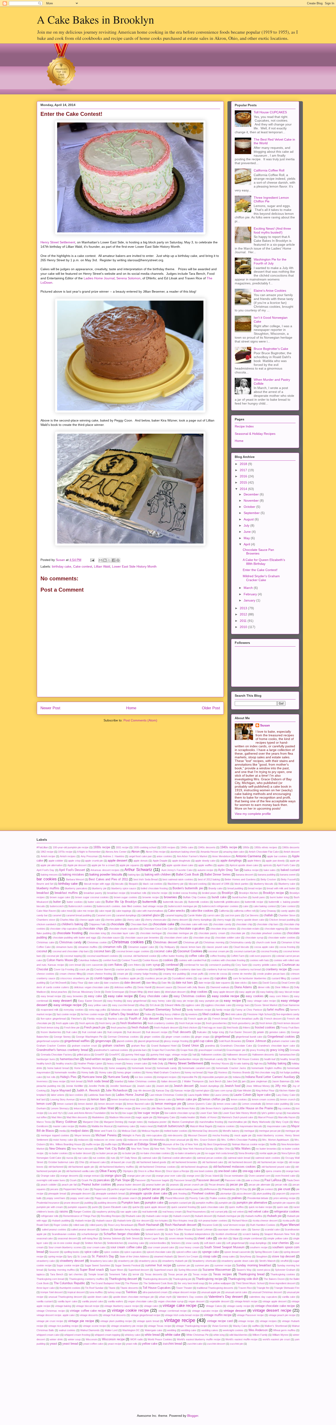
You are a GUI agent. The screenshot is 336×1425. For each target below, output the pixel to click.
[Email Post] (92, 560)
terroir (136, 1274)
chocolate (117, 924)
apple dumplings (231, 860)
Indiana (237, 1077)
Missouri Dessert (197, 1135)
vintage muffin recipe (218, 1315)
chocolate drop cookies (223, 928)
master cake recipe (63, 1126)
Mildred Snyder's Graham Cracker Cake (261, 578)
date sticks (241, 982)
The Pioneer (132, 1283)
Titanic (112, 1287)
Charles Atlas (67, 919)
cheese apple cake (90, 919)
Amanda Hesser (209, 851)
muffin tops (111, 1144)
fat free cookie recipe (92, 1014)
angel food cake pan (140, 856)
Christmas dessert (165, 942)
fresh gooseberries (216, 1023)
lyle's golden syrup (271, 1113)
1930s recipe (101, 847)
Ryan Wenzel (289, 1224)
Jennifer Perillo (96, 1086)
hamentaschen (69, 1059)
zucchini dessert (216, 1343)
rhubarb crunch (181, 1216)
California (224, 910)
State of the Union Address (134, 1256)
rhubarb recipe (83, 1220)
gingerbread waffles (77, 1041)
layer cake (264, 1094)
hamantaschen (287, 1054)
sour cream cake (96, 1247)
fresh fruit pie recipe (190, 1023)
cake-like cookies (201, 910)
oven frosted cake (285, 1175)
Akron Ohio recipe (156, 851)
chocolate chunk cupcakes (124, 928)
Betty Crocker (268, 879)
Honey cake (105, 1072)
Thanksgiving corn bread (50, 1279)
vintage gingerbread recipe (145, 1315)
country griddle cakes (265, 964)
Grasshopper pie (235, 1050)
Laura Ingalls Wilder (199, 1094)
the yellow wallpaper (220, 1283)
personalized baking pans (184, 1189)
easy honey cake (161, 1000)
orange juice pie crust (139, 1175)
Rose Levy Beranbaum (121, 1225)
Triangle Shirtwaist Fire (286, 1287)
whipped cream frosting (77, 1334)
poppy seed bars (55, 1198)
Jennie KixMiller (74, 1086)
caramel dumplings (126, 915)
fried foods (232, 1027)
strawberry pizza (148, 1260)
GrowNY (99, 1054)
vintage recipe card (220, 1321)
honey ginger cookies (129, 1072)
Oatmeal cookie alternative (177, 1157)
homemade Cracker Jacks (231, 1068)
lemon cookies (239, 1099)
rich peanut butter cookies (212, 1220)
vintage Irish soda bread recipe (182, 1315)
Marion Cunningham (183, 1121)
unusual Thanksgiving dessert (65, 1296)
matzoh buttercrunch (170, 1126)
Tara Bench (56, 1274)
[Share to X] (109, 560)
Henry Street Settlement (57, 242)
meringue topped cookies (55, 1135)
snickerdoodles (157, 1243)
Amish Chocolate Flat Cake (264, 851)
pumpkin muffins (205, 1202)
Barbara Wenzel (75, 879)
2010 (244, 627)
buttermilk (149, 901)
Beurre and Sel (45, 883)
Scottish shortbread (226, 1234)
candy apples (288, 910)
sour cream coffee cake (126, 1247)
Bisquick (133, 883)
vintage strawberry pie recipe (127, 1325)
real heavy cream (172, 1211)
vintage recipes (268, 1321)
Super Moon (116, 1269)
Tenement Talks (118, 1274)
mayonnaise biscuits (251, 1126)
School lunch (152, 1234)
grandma (210, 1045)
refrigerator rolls (50, 1216)
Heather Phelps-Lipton (89, 1063)
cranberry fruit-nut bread (220, 969)
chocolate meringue (151, 933)
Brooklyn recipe (273, 893)
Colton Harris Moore (60, 960)
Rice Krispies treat (183, 1220)
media (62, 1130)
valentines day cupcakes (263, 1296)
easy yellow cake (97, 1005)
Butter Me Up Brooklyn (121, 901)
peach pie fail (69, 1184)
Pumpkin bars (130, 1202)
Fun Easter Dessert (240, 1032)
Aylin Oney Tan (228, 870)
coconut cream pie (218, 951)
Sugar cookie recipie (68, 1265)
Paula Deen (293, 1180)
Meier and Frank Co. (105, 1130)
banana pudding (266, 874)
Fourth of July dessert (144, 1018)
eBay (142, 1005)
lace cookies (76, 1094)
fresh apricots (87, 1023)
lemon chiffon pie (213, 1099)
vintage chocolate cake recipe (275, 1306)
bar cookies (47, 879)
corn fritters (134, 964)
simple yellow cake (277, 1238)
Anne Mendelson (221, 856)
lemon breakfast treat (123, 1099)
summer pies (202, 1265)
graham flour (138, 1045)
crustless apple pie (129, 978)
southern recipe (258, 1247)
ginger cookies (152, 1036)
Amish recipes (68, 856)
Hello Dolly (157, 1063)
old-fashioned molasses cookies (234, 1166)
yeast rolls (131, 1343)
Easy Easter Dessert (90, 1000)
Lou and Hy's (55, 1113)
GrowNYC (114, 1054)
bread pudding (235, 888)
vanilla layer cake (67, 1301)
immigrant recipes (167, 1077)
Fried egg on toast (212, 1027)
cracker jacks (123, 969)
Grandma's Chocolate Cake (236, 1045)
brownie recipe (150, 897)
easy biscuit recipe (288, 991)
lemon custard (65, 1103)
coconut (42, 951)
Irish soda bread (98, 1081)
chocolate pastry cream (211, 933)
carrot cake (213, 915)
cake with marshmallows (149, 910)
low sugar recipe (148, 1113)
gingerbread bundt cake (249, 1036)
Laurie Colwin (242, 1094)
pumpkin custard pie (180, 1202)
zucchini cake (195, 1343)
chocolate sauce (110, 937)
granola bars (140, 1050)
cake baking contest (264, 906)
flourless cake (116, 1018)
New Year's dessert (82, 1148)
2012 (244, 614)
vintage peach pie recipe (282, 1315)
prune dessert (72, 1202)
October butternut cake (61, 1162)
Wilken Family (260, 1334)
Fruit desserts (182, 1032)
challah (268, 915)
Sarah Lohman (204, 1229)
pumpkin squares (77, 1207)
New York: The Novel (166, 1148)
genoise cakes (277, 1032)
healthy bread (288, 1059)
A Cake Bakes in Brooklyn (95, 19)
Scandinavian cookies (64, 1234)
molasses (83, 1139)
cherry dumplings (202, 919)
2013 (244, 608)
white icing (219, 1334)
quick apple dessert (155, 1207)
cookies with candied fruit (192, 960)
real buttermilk (149, 1211)
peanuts (174, 1184)
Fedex (148, 1014)
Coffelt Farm (237, 956)
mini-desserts (175, 1135)
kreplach (41, 1094)
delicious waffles (123, 987)
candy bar (42, 915)
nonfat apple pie (268, 1153)
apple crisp (74, 860)
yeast (53, 1343)
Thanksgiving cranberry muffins (86, 1279)
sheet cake (204, 1238)
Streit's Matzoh (267, 1260)
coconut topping (73, 956)
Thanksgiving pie (182, 1279)
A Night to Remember (89, 851)
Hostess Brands (241, 1072)
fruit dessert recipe (157, 1032)
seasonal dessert (67, 1238)
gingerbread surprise (48, 1041)
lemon (83, 1099)
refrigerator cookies (286, 1211)
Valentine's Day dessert (225, 1296)
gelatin (260, 1032)
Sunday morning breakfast (253, 1265)
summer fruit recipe (158, 1265)
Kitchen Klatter (287, 1090)
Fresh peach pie (94, 1027)
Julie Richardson (116, 1090)
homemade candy (167, 1068)
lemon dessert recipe (110, 1103)
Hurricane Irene (92, 1077)
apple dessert (117, 860)
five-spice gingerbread (53, 1018)
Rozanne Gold (210, 1225)
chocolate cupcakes (191, 928)
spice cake (91, 1252)
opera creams (273, 1171)
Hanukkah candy (213, 1059)
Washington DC (131, 1330)
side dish (223, 1238)
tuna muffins (96, 1292)
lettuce (77, 1108)
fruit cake (71, 1032)
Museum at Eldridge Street (139, 1144)
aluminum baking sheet (183, 851)
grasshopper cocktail (210, 1050)
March (249, 588)
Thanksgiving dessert (123, 1279)
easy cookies (255, 996)
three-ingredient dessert (282, 1283)
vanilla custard (45, 1301)
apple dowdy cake (205, 860)
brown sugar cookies (126, 897)
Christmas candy (70, 942)
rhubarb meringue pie (228, 1216)
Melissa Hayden (150, 1130)
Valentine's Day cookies (190, 1296)
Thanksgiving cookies (282, 1274)
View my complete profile (253, 814)
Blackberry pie (176, 883)
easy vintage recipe (67, 1005)
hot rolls (51, 1077)
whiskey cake (132, 1334)
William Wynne (280, 1334)
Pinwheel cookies (203, 1193)
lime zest (141, 1108)
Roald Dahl (43, 1225)
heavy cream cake (136, 1063)
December (252, 494)
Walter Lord (111, 1330)
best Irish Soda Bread (145, 879)
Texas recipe (200, 1274)
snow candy (192, 1243)
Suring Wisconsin (188, 1269)
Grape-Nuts (187, 1050)
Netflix (273, 1144)
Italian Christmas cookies (142, 1081)
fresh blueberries (131, 1023)
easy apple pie (247, 991)
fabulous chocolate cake (125, 1009)
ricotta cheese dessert (265, 1220)
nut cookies (99, 1157)
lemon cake (165, 1099)
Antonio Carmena (248, 856)
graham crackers (113, 1045)
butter (57, 901)
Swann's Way (244, 1269)
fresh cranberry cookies (161, 1023)
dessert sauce (164, 987)
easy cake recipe (120, 996)
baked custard (290, 870)
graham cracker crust (84, 1045)
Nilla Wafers (243, 1148)
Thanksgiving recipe (209, 1279)
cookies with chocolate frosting (228, 960)
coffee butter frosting (172, 956)
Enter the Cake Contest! (260, 570)
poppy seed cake (80, 1198)
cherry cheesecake (156, 919)
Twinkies (131, 1292)
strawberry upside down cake (237, 1260)
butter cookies (75, 901)
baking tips (134, 874)
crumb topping (103, 978)
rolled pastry (96, 1225)
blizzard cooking (198, 883)
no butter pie (129, 1153)
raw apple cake (128, 1211)
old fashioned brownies (184, 1162)
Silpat (235, 1238)
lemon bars (98, 1099)
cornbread (172, 964)
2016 (244, 476)
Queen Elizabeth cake (115, 1207)
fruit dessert (134, 1032)
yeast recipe (114, 1343)
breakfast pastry (93, 893)
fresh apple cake (65, 1023)
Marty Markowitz (261, 1121)
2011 (244, 621)
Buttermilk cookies (198, 901)
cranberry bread (163, 969)
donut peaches (59, 991)
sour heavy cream (189, 1247)
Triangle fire (262, 1287)
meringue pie (292, 1130)
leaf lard (41, 1099)
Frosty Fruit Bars (289, 1027)
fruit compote (114, 1032)
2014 (244, 489)
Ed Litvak (155, 1005)
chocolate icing (97, 933)
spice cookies (111, 1252)
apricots (267, 865)
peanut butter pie (155, 1184)
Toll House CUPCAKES (270, 112)
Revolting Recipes (111, 1216)
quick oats (282, 1207)
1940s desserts (206, 847)
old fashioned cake (212, 1162)
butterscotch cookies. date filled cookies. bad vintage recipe (130, 906)
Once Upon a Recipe (177, 1171)
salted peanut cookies (54, 1229)
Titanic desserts (129, 1287)
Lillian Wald (102, 566)
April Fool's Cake (286, 865)
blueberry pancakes (76, 888)
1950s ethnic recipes (265, 847)
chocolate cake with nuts (194, 924)
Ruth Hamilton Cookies (263, 1225)
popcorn (280, 1193)
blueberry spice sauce (123, 888)
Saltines (104, 1229)
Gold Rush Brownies (230, 1041)
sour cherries (280, 1243)
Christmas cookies (128, 942)
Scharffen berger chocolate (122, 1234)
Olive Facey (108, 1171)
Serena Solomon (128, 278)
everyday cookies (74, 1009)
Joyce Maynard (61, 1090)
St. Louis (82, 1256)
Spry (69, 1256)
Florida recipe (94, 1018)
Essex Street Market (265, 1005)
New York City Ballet (111, 1148)
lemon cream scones (263, 1099)
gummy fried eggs (135, 1054)
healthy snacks (64, 1063)
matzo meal (146, 1126)
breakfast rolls (139, 893)
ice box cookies (143, 1077)
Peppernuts (100, 1189)
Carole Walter (195, 915)
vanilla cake (288, 1296)
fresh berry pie (107, 1023)
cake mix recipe (85, 910)
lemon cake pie (186, 1099)
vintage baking (63, 1306)
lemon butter (147, 1099)
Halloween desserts (263, 1054)
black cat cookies (153, 883)
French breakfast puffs (246, 1018)
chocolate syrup (254, 937)
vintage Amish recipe (246, 1301)
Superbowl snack (163, 1269)
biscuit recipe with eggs (97, 883)
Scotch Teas (172, 1234)
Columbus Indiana (88, 960)
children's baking (72, 924)
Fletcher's (76, 1018)
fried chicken (190, 1027)
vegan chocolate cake (140, 1301)
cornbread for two (194, 964)
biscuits (119, 883)
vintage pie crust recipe (50, 1321)
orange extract (91, 1175)
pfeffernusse (210, 1189)
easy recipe (232, 1000)
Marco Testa (44, 1121)
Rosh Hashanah (148, 1224)
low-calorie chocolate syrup (180, 1113)
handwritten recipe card (157, 1059)
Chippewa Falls (97, 924)
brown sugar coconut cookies (92, 897)
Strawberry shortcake (204, 1260)
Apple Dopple (160, 860)
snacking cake (136, 1243)
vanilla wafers (115, 1301)
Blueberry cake (287, 883)
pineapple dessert (81, 1193)
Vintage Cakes (214, 1306)
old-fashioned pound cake (276, 1166)
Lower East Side (209, 1113)
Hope (210, 1072)
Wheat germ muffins (284, 1330)
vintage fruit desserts (114, 1315)
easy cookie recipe (225, 996)
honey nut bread (194, 1072)
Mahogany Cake (166, 1117)
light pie (90, 1108)
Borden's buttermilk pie (188, 888)
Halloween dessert (237, 1054)
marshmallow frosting (211, 1121)
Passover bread (183, 1180)
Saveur (256, 1229)
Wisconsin (91, 1339)
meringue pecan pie (270, 1130)
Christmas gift (191, 942)
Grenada (294, 1050)
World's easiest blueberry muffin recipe (199, 1339)
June (248, 531)
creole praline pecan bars (271, 973)
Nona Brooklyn (246, 1153)
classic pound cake (217, 947)
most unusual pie (179, 1139)
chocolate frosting (70, 933)
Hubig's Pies (68, 1077)
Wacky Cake (240, 1325)
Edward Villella (173, 1005)
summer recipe (222, 1265)
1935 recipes (168, 847)
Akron (135, 851)
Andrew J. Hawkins (113, 856)
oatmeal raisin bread (239, 1157)
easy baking (267, 991)
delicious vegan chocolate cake (91, 987)
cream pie (122, 973)
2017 (244, 470)
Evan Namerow (290, 1005)
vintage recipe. (246, 1321)
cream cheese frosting (99, 973)
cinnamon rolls (112, 947)
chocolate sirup (201, 937)
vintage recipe (179, 1320)
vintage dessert (235, 1310)
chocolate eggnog (274, 928)
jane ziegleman (259, 1081)
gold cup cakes (203, 1041)
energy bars (243, 1005)
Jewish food (232, 1086)
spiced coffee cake (186, 1252)
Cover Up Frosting (64, 969)
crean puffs (197, 973)
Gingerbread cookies (281, 1036)
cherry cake (133, 919)
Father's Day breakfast (124, 1014)
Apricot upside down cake (243, 865)
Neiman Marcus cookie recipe (248, 1144)
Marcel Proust (266, 1117)
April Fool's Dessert (72, 870)
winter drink (56, 1339)
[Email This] (100, 560)
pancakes (103, 1180)
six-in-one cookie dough (66, 1243)
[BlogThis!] (105, 560)
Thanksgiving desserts (155, 1279)
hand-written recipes (98, 1059)
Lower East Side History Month (134, 566)
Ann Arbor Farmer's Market (192, 856)
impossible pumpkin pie (215, 1077)
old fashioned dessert (240, 1162)
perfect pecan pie (153, 1189)
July (247, 525)
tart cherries (76, 1274)
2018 (244, 464)
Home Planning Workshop (89, 1068)
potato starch (129, 1198)
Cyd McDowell (58, 982)
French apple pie (197, 1018)
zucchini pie (236, 1343)
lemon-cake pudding (277, 1103)
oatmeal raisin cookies (267, 1157)
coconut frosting (269, 951)
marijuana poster (157, 1121)
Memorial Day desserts (205, 1130)
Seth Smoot (132, 1238)
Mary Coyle (282, 1121)
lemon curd (44, 1103)
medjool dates (79, 1130)
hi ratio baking (241, 1063)
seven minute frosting (181, 1238)
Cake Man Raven (46, 910)
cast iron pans (232, 915)
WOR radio (136, 1339)
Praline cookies (218, 1198)
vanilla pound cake (92, 1301)
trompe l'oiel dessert (51, 1292)
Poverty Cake (197, 1198)
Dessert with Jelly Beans (191, 987)
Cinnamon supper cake (141, 947)
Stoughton (261, 1256)
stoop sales (228, 1256)
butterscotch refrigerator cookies (220, 906)
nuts (113, 1157)
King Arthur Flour (265, 1090)
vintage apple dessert (274, 1301)
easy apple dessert (224, 991)
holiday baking (276, 1063)
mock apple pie (243, 1135)
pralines (237, 1198)
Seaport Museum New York (279, 1234)
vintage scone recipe (94, 1325)
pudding (88, 1202)
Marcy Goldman (66, 1121)
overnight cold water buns (51, 1180)
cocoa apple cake (264, 947)
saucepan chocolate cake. (232, 1229)
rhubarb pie (274, 1216)
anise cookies (164, 856)
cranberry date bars (190, 969)
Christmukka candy (240, 942)
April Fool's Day (45, 870)
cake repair (105, 910)
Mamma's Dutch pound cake (237, 1117)
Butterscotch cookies (80, 906)
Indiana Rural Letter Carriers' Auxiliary (270, 1077)
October (250, 507)
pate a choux (252, 1180)
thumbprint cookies (69, 1287)
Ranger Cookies (82, 1211)
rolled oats (79, 1225)
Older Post (211, 708)
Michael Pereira (106, 1135)
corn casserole (94, 964)
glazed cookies (125, 1041)
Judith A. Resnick (88, 1090)
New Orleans (57, 1148)
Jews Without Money (258, 1086)
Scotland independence (197, 1234)
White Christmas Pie (197, 1334)
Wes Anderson (258, 1330)
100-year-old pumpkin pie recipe (71, 847)
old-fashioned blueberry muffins (116, 1166)
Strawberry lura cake (101, 1260)
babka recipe (251, 870)
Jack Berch (215, 1081)
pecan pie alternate (259, 1184)
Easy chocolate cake (153, 996)
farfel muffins (276, 1009)
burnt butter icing (279, 897)
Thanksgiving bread (251, 1274)
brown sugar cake (60, 897)
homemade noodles (65, 1072)
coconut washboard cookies (102, 956)
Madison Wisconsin (120, 1117)
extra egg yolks (97, 1009)
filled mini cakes (234, 1014)
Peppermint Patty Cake (76, 1189)
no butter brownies (266, 1148)
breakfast (43, 893)
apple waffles (205, 865)
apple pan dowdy (275, 860)
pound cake (150, 1198)
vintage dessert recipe (272, 1310)
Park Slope (122, 1180)
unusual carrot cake (236, 1292)
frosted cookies (265, 1027)
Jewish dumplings (209, 1086)
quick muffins (236, 1207)
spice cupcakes (133, 1252)
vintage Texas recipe (159, 1325)
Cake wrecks (176, 910)
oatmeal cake (149, 1157)
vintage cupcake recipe (205, 1310)
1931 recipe (122, 847)
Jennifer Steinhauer (121, 1086)
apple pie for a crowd (103, 865)
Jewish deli (162, 1086)
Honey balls (87, 1072)
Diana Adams (243, 987)
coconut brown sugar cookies (132, 951)
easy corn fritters (279, 996)
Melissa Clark (129, 1130)
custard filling (279, 978)
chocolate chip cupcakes (63, 928)
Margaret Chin (91, 1121)
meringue (249, 1130)
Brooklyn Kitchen (248, 893)
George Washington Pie (89, 1036)
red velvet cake (258, 1211)
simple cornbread (252, 1238)
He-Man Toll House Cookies (243, 1059)
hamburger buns (46, 1059)
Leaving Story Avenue (62, 1099)
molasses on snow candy (108, 1139)
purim (95, 1207)
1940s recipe (228, 847)
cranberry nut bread (250, 969)
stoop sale (210, 1256)
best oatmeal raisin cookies (178, 879)
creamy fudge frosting (145, 973)
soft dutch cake (212, 1243)
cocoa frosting (287, 947)
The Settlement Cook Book (158, 1283)
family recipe (223, 1009)
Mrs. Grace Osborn (205, 1139)
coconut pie (52, 956)
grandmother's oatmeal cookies (110, 1050)
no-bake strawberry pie (187, 1153)
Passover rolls (233, 1180)
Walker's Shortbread (275, 1325)
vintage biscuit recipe (87, 1306)
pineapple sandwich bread (110, 1193)
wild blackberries (238, 1334)
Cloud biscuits (241, 947)
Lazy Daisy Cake (286, 1094)
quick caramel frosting (183, 1207)
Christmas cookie (97, 942)
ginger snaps (202, 1036)
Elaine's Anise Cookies (270, 290)
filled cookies (211, 1014)
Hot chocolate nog (265, 1072)
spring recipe (55, 1256)
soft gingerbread (235, 1243)
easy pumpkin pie (209, 1000)
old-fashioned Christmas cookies (157, 1166)
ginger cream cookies (177, 1036)
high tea (258, 1063)
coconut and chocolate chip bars (71, 951)
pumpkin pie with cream (50, 1207)
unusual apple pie (211, 1292)
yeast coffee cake (93, 1343)
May (247, 538)
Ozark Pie (87, 1180)
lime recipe (125, 1108)
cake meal (66, 910)
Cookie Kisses (150, 960)
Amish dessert (291, 851)
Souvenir (54, 1252)
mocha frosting (220, 1135)
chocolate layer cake (123, 933)
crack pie (84, 969)
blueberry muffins (48, 888)
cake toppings (123, 910)
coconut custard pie (245, 951)
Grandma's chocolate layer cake (276, 1045)
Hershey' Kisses (220, 1063)
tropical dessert (76, 1292)
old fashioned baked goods (151, 1162)
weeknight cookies (233, 1330)
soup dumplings (258, 1243)
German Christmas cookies (123, 1036)
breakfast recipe (116, 893)
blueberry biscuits (264, 883)
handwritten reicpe (189, 1059)
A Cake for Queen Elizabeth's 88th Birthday (264, 562)
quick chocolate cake (212, 1207)
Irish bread (76, 1081)
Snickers (176, 1243)
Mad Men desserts (77, 1117)
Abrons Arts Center (116, 851)
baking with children (158, 874)
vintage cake (151, 1306)
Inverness (42, 1081)
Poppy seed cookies (106, 1198)
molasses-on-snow (138, 1139)
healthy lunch (44, 1063)
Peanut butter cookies (96, 1184)
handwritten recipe (127, 1059)
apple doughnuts (181, 860)
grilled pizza (83, 1054)
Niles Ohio (224, 1148)
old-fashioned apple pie (81, 1166)
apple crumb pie (94, 860)
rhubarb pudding (61, 1220)
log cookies (284, 1108)
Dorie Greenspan (114, 991)
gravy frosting (257, 1050)
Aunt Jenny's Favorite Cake (177, 870)
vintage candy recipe (238, 1306)
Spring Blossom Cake (267, 1252)
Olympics (128, 1171)
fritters (246, 1027)
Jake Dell (232, 1081)
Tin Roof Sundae (94, 1287)
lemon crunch (288, 1099)
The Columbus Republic (69, 1283)
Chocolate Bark (139, 924)
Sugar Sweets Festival (127, 1265)
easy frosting (114, 1000)
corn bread (75, 964)
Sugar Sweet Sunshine (97, 1265)
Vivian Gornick (220, 1325)
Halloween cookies (211, 1054)
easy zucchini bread (123, 1005)
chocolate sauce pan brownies (142, 937)
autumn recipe (205, 870)
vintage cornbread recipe (172, 1310)
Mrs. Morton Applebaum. (275, 1139)
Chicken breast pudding (282, 919)
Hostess (222, 1072)
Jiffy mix (281, 1086)
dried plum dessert (175, 991)
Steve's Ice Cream (188, 1256)
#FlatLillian (42, 847)
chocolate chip (244, 924)
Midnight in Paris (131, 1135)
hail (194, 1054)
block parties (242, 883)
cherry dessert (179, 919)
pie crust (284, 1189)
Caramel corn (103, 915)
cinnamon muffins (88, 947)
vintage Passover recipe (250, 1315)
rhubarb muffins (253, 1216)
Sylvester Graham (285, 1269)
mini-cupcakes (154, 1135)
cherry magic (224, 919)
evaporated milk (50, 1009)
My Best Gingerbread (215, 1144)
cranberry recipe (276, 969)
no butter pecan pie (106, 1153)
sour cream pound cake (160, 1247)
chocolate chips (92, 928)
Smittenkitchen (115, 1243)
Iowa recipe (59, 1081)
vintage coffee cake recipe (88, 1310)
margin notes (135, 1121)
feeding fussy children (168, 1014)
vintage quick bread (148, 1321)
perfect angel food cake (124, 1189)
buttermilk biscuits (173, 901)
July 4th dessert (142, 1090)
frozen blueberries (51, 1032)
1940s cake (186, 847)
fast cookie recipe (66, 1014)
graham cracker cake (284, 1041)
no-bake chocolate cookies (155, 1153)
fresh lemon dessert (288, 1023)
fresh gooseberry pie (243, 1023)
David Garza (269, 982)
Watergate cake (154, 1330)
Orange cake (48, 1175)
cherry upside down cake (250, 919)
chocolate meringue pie (180, 933)
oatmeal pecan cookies (210, 1157)
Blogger (192, 1415)
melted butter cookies (176, 1130)
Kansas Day (163, 1090)
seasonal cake (45, 1238)
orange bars (292, 1171)
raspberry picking (106, 1211)
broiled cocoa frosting (185, 893)
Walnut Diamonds (90, 1330)
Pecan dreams (217, 1184)
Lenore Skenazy (60, 1108)
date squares (223, 982)
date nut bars (184, 982)
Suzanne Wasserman (217, 1269)
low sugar (127, 1113)
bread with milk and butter (281, 888)
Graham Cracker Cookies (51, 1045)
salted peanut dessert (83, 1229)
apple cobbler (55, 860)
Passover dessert (208, 1180)
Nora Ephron (288, 1153)
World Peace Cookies (160, 1339)
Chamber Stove (287, 915)
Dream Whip (136, 991)
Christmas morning (213, 942)
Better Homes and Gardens (240, 879)
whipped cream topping (107, 1334)
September (252, 513)
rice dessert (142, 1220)
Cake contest (82, 566)
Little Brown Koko (185, 1108)
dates (255, 982)
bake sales (270, 870)
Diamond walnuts (219, 987)
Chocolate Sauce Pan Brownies (258, 551)
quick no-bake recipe (260, 1207)
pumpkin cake (154, 1202)
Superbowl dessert (138, 1269)
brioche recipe (160, 893)
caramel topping (174, 915)
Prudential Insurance (48, 1202)
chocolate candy (222, 924)
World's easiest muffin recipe (241, 1339)
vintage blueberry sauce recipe (121, 1306)
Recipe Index (244, 426)
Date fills (166, 982)
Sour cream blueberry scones (65, 1247)
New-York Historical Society (198, 1148)
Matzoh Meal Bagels (201, 1126)
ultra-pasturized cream (155, 1292)
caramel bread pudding (78, 915)
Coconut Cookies (189, 951)
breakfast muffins (66, 893)
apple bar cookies (277, 856)
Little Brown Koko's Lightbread (217, 1108)
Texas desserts (154, 1274)
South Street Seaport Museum (224, 1247)
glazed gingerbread (148, 1041)
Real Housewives (196, 1211)
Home (131, 708)
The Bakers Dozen (274, 1279)
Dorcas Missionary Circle (86, 991)
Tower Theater (184, 1287)
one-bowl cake (227, 1171)
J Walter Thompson (193, 1081)
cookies (168, 960)
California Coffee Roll (269, 170)
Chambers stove (46, 919)
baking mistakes (73, 874)
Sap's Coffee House (180, 1229)
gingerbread (222, 1036)
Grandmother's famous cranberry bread (62, 1050)
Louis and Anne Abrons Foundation (86, 1113)
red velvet (237, 1211)
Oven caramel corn (259, 1175)
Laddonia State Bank (99, 1094)
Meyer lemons (83, 1135)
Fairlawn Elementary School (162, 1009)
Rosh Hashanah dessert (181, 1224)
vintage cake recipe (179, 1305)
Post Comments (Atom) (140, 720)
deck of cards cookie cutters (53, 987)
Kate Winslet (244, 1090)
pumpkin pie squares (284, 1202)
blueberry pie (99, 888)
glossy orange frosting (176, 1041)
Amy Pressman (89, 856)
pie (254, 1189)
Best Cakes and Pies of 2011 (108, 879)
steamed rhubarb (163, 1256)
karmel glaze (202, 1090)
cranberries (142, 969)
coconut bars (102, 951)
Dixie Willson (282, 987)
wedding (171, 1330)
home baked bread (58, 1068)
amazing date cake (233, 851)
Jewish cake (144, 1086)
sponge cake (210, 1252)
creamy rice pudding (174, 973)
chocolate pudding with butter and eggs (75, 937)
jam (244, 1081)
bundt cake (219, 897)
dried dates (154, 991)
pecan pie (236, 1184)
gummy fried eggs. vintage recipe (169, 1054)
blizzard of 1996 (220, 883)
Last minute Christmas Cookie (166, 1094)
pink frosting (180, 1193)
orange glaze (113, 1175)
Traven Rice (245, 1287)
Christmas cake (45, 942)
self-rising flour (90, 1238)
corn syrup (153, 964)
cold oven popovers (260, 956)
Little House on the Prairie (255, 1108)
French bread (220, 1018)
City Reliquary (167, 947)
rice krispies (161, 1220)
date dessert (132, 982)
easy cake (95, 996)
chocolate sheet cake (176, 937)
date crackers (111, 982)
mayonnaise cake (277, 1126)
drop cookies (198, 991)
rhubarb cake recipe (157, 1216)
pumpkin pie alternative (252, 1202)
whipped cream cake (48, 1334)
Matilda (83, 1126)
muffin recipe (93, 1144)
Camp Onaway (267, 910)
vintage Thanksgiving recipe (191, 1325)
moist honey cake (63, 1139)
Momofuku (159, 1139)
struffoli (284, 1260)
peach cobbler (49, 1184)
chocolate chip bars (268, 924)
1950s (246, 847)
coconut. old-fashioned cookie (139, 956)
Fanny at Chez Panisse (248, 1009)
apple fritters (254, 860)
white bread (152, 1334)
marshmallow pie (237, 1121)
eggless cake (192, 1005)
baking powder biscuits (105, 874)
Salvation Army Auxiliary (127, 1229)
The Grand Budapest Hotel (105, 1283)
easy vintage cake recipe (261, 1000)
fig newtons (191, 1014)
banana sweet (288, 874)
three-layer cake (46, 1287)
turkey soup (114, 1292)
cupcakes (220, 978)
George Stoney (62, 1036)
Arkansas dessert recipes (105, 870)
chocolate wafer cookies (281, 937)
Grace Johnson (256, 1041)
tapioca (41, 1274)
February (251, 594)
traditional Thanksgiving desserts (215, 1287)
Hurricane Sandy (119, 1077)
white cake (172, 1334)
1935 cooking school (145, 847)
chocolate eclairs (250, 928)
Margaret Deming (113, 1121)
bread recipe (255, 888)
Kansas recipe (182, 1090)
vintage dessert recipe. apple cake (56, 1315)
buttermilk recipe (254, 901)
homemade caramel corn (196, 1068)
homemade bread (141, 1068)
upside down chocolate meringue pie (133, 1296)
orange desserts (69, 1175)
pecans (54, 1189)
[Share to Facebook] (113, 560)
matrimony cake (126, 1126)
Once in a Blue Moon (149, 1171)
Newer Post (50, 708)
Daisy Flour (77, 982)
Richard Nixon (240, 1220)
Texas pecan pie (177, 1274)
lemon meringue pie (168, 1103)
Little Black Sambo (161, 1108)
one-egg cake (251, 1171)
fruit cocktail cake (92, 1032)
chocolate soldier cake (227, 937)
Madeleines (98, 1117)
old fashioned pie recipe (270, 1162)
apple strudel (152, 865)
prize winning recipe (284, 1198)
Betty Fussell (288, 879)
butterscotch (57, 906)
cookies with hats (259, 960)
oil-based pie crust (121, 1162)
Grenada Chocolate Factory (56, 1054)
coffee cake (196, 955)
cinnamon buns (64, 947)
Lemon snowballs (251, 1103)
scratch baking (251, 1234)
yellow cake (149, 1343)
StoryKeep (245, 1256)
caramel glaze (150, 915)
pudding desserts (107, 1202)
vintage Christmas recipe (51, 1310)
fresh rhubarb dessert (166, 1027)
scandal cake (272, 1229)
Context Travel (129, 960)
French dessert (273, 1018)
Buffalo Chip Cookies (195, 897)
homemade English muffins (266, 1068)
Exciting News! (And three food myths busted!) (272, 230)
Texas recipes (222, 1274)
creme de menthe (242, 973)
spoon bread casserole (237, 1252)
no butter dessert (81, 1153)
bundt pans (258, 897)
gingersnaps (103, 1041)
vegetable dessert (219, 1301)
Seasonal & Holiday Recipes (255, 433)
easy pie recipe (185, 1000)
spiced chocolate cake (159, 1252)
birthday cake (61, 566)
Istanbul (119, 1081)
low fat (114, 1113)
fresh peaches (119, 1027)
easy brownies (75, 996)
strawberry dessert (72, 1260)
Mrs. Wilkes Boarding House (65, 1144)
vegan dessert (196, 1301)
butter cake (94, 901)
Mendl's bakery (231, 1130)
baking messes (49, 874)
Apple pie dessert (77, 865)
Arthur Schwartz (138, 870)
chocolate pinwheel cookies (266, 933)
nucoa (69, 1157)
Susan (265, 725)
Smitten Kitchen (93, 1243)
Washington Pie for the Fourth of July (270, 261)
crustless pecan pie (156, 978)
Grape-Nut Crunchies (164, 1050)
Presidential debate (258, 1198)
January (250, 600)
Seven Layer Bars (154, 1238)
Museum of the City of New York (180, 1144)
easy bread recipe (51, 996)
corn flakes (115, 964)
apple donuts (140, 860)
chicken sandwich (46, 924)
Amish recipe (48, 856)
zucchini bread (172, 1343)
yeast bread (70, 1343)
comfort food (110, 960)
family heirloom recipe (199, 1009)
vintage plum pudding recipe (116, 1321)
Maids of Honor (208, 1117)
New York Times (140, 1148)
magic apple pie (143, 1117)
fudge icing (218, 1032)
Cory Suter (241, 964)
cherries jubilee (113, 919)
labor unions (57, 1094)
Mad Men (56, 1117)
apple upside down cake (179, 865)
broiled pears (209, 893)
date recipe (204, 982)
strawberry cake (46, 1260)
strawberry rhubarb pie (175, 1260)
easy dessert (62, 1000)
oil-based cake (97, 1162)
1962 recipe (46, 851)
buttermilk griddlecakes (227, 901)
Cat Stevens (252, 915)
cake (245, 906)
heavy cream (114, 1063)
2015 (244, 482)
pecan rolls (281, 1184)
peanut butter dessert (129, 1184)
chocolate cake (163, 924)
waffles (256, 1325)
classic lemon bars (190, 947)
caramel (56, 915)
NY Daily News (128, 1157)
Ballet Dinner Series (217, 874)
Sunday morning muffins (61, 1269)
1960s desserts (290, 847)
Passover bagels (160, 1180)
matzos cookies (226, 1126)
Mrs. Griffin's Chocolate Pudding (239, 1139)
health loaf (270, 1059)
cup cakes (204, 978)
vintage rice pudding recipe (63, 1325)
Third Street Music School (250, 1283)
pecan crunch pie (194, 1184)
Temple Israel (96, 1274)
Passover (140, 1180)
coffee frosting (218, 956)
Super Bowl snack (92, 1269)
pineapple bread (57, 1193)
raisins (63, 1211)
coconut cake (163, 951)
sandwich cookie (154, 1229)
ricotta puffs (289, 1220)
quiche (136, 1207)
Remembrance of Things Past (79, 1216)
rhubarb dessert (203, 1216)
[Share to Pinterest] (118, 560)
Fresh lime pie (72, 1027)
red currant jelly (219, 1211)
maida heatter (187, 1117)
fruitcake (202, 1032)
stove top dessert (283, 1256)
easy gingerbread (137, 1000)
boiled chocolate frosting (154, 888)
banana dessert (244, 874)
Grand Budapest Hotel (164, 1045)
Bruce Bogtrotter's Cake (271, 349)
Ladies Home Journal (99, 278)
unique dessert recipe (184, 1292)
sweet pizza (263, 1269)
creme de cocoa (218, 973)
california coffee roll (244, 910)
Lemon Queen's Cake (199, 1103)
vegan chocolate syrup (170, 1301)
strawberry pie (126, 1260)
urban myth (165, 1296)
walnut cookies (67, 1330)
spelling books (72, 1252)
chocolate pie (237, 933)
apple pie (294, 860)
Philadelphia (228, 1189)
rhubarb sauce (104, 1220)
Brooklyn (227, 893)
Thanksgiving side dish (243, 1279)
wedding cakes (209, 1330)
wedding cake (189, 1330)
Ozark (73, 1180)
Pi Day (243, 1189)
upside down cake (97, 1296)
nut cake (83, 1157)
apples (221, 865)
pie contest (267, 1189)
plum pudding (264, 1193)
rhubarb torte (124, 1220)
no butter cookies (58, 1153)
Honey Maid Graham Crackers (163, 1072)
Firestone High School (259, 1014)
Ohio (81, 1162)
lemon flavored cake (138, 1103)
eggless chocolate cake (218, 1005)
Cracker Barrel (102, 969)
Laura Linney (221, 1094)
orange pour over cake (169, 1175)
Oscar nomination (234, 1175)
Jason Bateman (281, 1081)
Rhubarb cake (133, 1216)
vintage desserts (89, 1315)
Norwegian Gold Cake (49, 1157)
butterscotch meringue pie (182, 906)
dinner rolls (264, 987)
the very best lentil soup (191, 1283)
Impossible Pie (189, 1077)
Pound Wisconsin (175, 1198)
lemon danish (85, 1103)
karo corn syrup (223, 1090)
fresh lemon (265, 1023)
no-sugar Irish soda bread (219, 1153)
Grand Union (190, 1045)
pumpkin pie (225, 1202)
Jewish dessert (183, 1086)
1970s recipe (65, 851)
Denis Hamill (144, 987)
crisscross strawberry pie (74, 978)
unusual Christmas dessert (267, 1292)
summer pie (183, 1265)
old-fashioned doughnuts (194, 1166)
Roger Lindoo (60, 1225)
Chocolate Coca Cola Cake (158, 928)
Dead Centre (288, 982)
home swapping (117, 1068)
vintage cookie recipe (130, 1310)
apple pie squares (129, 865)
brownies (170, 897)
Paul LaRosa (272, 1180)
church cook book (266, 942)
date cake (93, 982)
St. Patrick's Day (103, 1256)
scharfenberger (90, 1234)
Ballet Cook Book (187, 874)
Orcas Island (212, 1175)
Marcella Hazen (287, 1117)
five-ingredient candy (287, 1014)
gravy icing (277, 1050)
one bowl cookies (203, 1171)
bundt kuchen (240, 897)
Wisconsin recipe (113, 1339)
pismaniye (226, 1193)
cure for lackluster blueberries (250, 978)
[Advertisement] (59, 1376)
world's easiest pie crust (276, 1339)
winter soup (74, 1339)
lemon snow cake (227, 1103)
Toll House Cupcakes (157, 1287)
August (249, 519)
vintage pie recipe (81, 1321)
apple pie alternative (51, 865)
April (247, 544)
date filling (151, 982)
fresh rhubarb (140, 1027)
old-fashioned (55, 1166)
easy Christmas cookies (189, 996)
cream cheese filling (70, 973)
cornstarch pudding (220, 964)
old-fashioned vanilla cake (80, 1171)
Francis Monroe (174, 1018)
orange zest (193, 1175)
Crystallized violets (182, 978)
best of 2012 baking (209, 879)
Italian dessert (169, 1081)
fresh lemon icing (49, 1027)
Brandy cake (215, 888)
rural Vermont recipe (234, 1225)
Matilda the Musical (101, 1126)
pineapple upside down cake (148, 1193)
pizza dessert (244, 1193)
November (252, 500)
